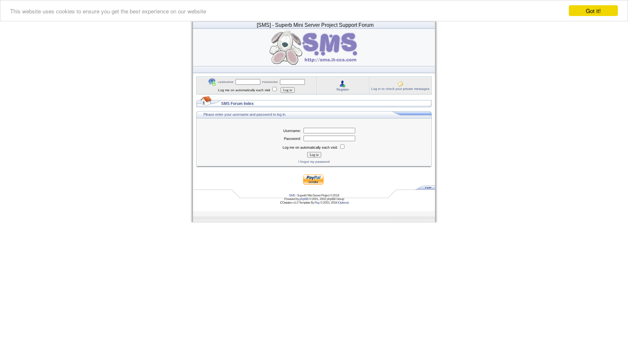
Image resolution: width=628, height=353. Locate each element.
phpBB (304, 199)
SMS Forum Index (237, 103)
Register (343, 89)
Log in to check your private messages (400, 89)
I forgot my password (314, 161)
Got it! (593, 11)
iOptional (343, 202)
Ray (317, 202)
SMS (292, 195)
